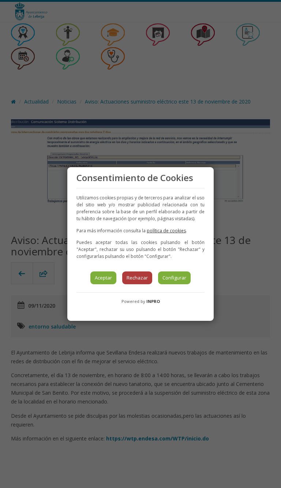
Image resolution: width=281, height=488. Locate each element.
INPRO (153, 301)
